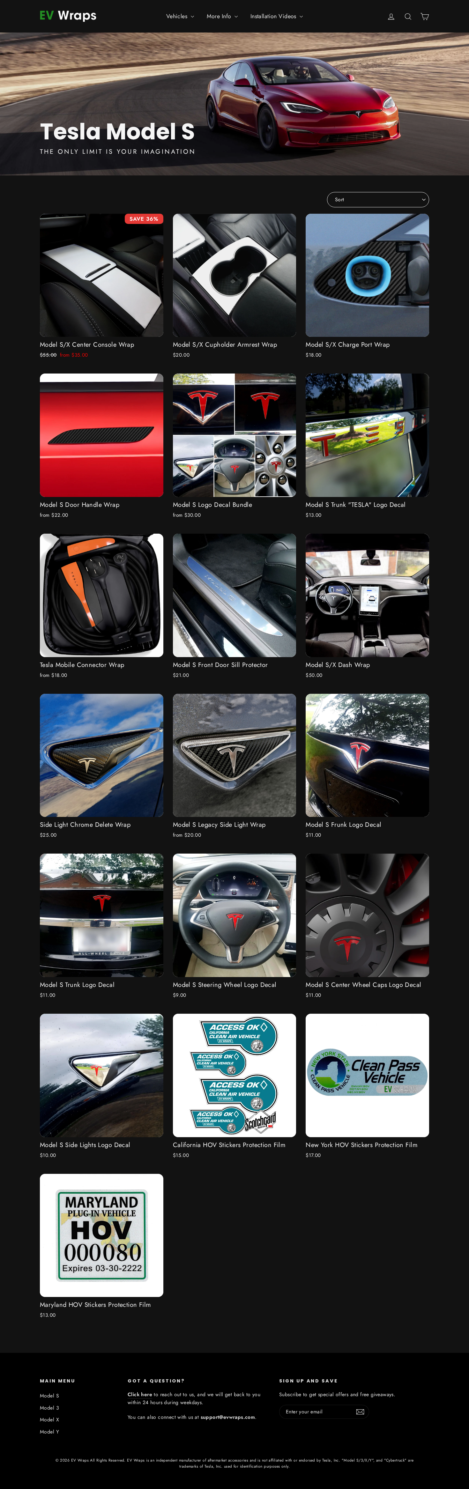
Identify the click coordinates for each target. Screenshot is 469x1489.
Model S (49, 1395)
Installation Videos (274, 16)
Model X (49, 1419)
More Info (220, 16)
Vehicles (177, 16)
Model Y (49, 1431)
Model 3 (49, 1407)
